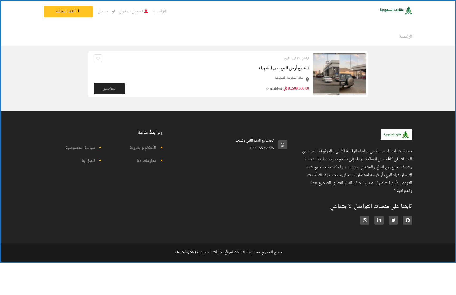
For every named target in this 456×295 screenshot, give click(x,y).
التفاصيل (109, 88)
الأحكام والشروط (143, 148)
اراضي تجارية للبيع (296, 58)
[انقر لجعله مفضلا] (98, 58)
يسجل (103, 11)
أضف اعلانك (65, 11)
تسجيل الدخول (131, 11)
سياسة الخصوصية (80, 148)
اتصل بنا (88, 161)
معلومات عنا (146, 161)
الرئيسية (159, 11)
